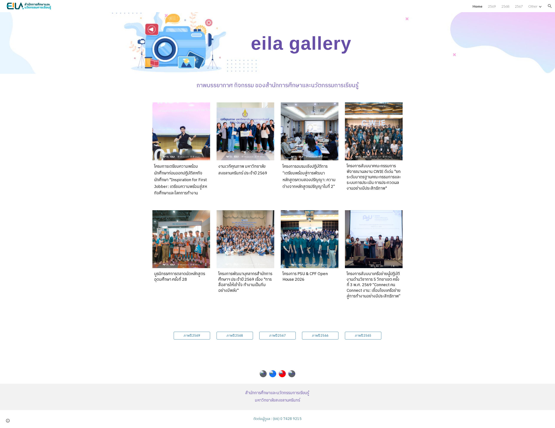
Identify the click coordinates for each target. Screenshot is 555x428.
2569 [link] (492, 6)
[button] (550, 6)
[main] (299, 43)
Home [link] (477, 6)
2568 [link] (505, 6)
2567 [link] (519, 6)
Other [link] (532, 6)
